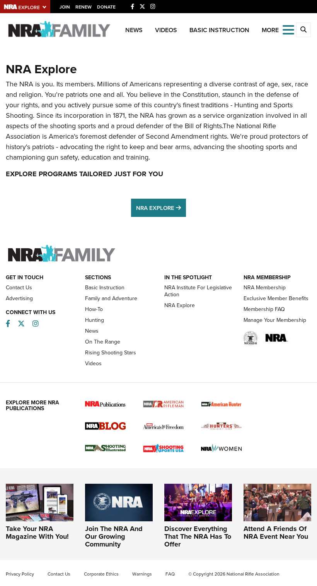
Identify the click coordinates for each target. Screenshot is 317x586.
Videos (166, 30)
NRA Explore (161, 207)
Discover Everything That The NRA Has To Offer (197, 536)
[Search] (303, 29)
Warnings (142, 574)
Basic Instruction (219, 30)
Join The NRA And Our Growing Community (114, 536)
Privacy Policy (20, 574)
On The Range (102, 341)
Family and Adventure (111, 298)
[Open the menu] (288, 29)
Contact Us (19, 287)
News (134, 30)
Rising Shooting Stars (110, 352)
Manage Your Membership (275, 320)
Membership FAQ (264, 309)
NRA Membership (265, 287)
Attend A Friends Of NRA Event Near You (276, 532)
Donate (106, 6)
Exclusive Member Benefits (276, 298)
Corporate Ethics (101, 574)
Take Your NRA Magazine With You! (37, 532)
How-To (94, 309)
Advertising (19, 298)
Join (65, 6)
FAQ (170, 574)
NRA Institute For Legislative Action (198, 291)
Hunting (94, 320)
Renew (83, 6)
